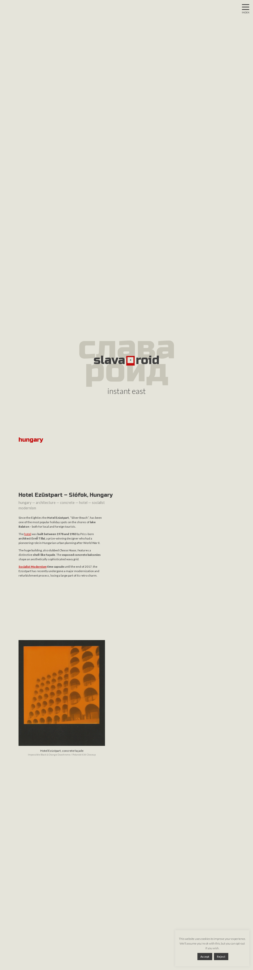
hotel (83, 502)
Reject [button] (221, 956)
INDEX (245, 12)
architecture (46, 502)
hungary (25, 502)
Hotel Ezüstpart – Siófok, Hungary (66, 495)
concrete (67, 502)
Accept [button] (204, 956)
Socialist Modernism (32, 566)
